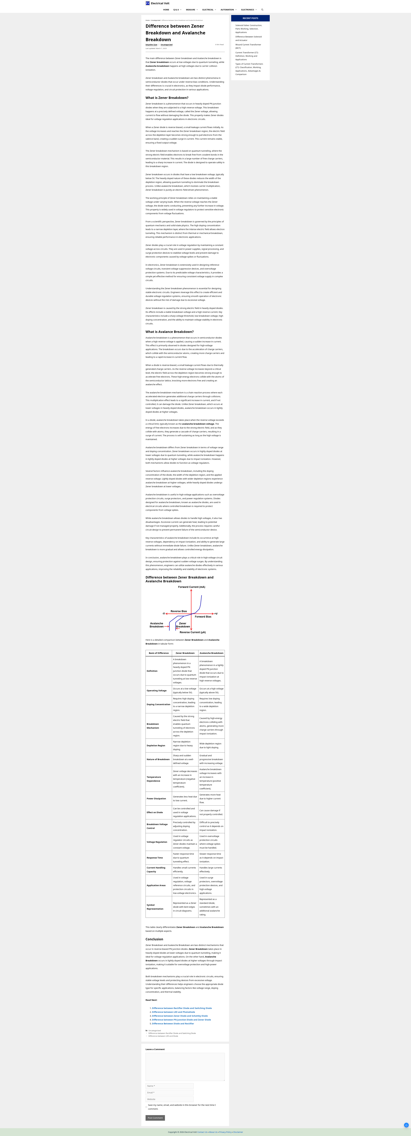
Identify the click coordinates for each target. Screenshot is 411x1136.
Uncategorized (155, 20)
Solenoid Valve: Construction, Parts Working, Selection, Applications (248, 29)
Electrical (207, 9)
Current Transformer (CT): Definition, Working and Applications (246, 56)
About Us (213, 1132)
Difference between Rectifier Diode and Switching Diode (172, 1033)
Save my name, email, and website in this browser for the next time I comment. (182, 1107)
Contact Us (202, 1132)
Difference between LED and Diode (163, 1036)
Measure (190, 9)
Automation (227, 9)
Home (166, 9)
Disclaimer (238, 1132)
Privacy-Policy (225, 1132)
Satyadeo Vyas (151, 44)
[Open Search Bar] (262, 9)
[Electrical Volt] (148, 3)
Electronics (247, 9)
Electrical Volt (160, 3)
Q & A (176, 9)
